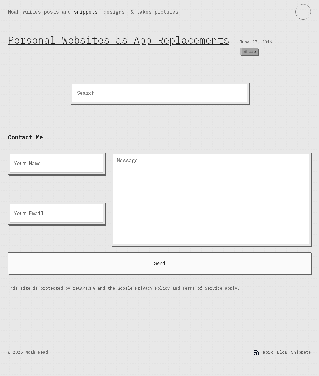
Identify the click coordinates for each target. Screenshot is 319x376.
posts (51, 11)
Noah (14, 11)
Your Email (29, 213)
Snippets (301, 352)
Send (159, 263)
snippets (86, 11)
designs (114, 11)
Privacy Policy (152, 288)
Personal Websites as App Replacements (118, 39)
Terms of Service (202, 288)
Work (268, 352)
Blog (282, 352)
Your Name (27, 163)
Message (127, 160)
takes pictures (157, 11)
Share (250, 51)
